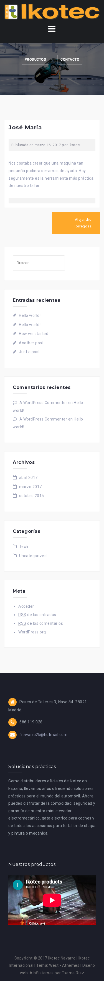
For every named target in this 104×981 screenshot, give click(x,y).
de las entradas (37, 614)
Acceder (26, 606)
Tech (23, 546)
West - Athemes (64, 965)
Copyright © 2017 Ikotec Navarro (45, 958)
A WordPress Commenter (43, 402)
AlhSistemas (42, 973)
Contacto (69, 59)
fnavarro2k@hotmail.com (43, 734)
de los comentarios (40, 623)
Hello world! (29, 315)
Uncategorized (33, 556)
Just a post (29, 352)
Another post (31, 343)
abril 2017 (28, 477)
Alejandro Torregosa (83, 223)
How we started (33, 333)
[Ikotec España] (52, 11)
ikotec (74, 145)
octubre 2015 (31, 495)
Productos (35, 59)
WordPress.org (32, 632)
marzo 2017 (30, 486)
